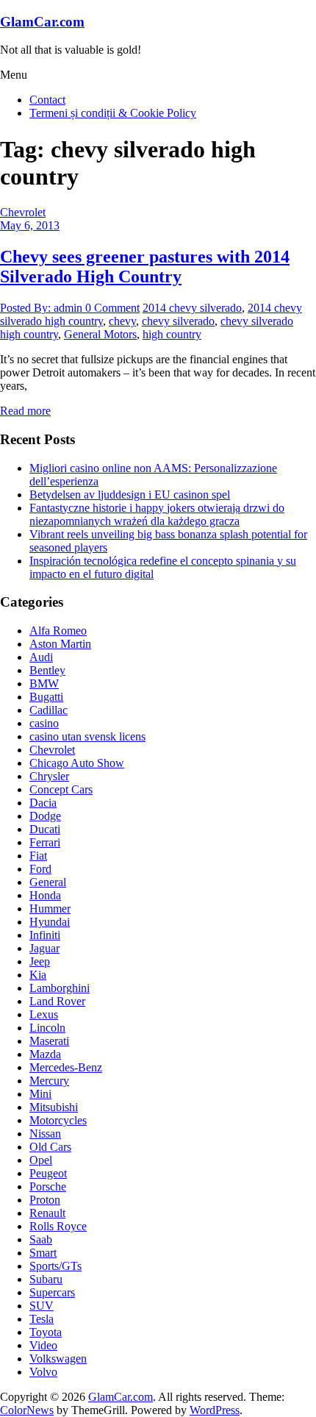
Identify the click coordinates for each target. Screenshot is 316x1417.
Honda (45, 895)
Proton (44, 1199)
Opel (40, 1160)
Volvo (43, 1372)
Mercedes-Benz (65, 1067)
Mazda (45, 1054)
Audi (41, 657)
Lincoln (47, 1027)
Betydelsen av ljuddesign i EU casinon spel (129, 494)
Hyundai (49, 921)
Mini (40, 1094)
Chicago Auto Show (76, 763)
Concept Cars (61, 789)
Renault (47, 1213)
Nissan (45, 1133)
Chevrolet (23, 212)
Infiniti (44, 935)
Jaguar (44, 948)
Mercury (49, 1080)
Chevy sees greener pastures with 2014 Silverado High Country (145, 266)
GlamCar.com (42, 21)
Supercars (52, 1292)
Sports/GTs (55, 1266)
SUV (41, 1305)
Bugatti (46, 696)
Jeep (39, 961)
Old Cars (50, 1147)
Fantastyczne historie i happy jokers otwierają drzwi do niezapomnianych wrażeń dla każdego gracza (156, 514)
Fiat (38, 855)
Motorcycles (58, 1120)
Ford (40, 869)
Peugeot (48, 1173)
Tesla (41, 1319)
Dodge (45, 816)
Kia (37, 974)
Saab (40, 1239)
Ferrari (44, 842)
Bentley (47, 670)
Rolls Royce (58, 1226)
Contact (47, 99)
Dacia (43, 802)
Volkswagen (58, 1358)
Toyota (45, 1332)
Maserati (49, 1041)
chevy (122, 321)
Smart (43, 1252)
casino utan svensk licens (87, 736)
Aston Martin (60, 644)
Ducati (44, 829)
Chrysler (49, 776)
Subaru (45, 1279)
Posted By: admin (42, 307)
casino (44, 723)
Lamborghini (59, 988)
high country (172, 334)
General (47, 882)
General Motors (100, 334)
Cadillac (48, 710)
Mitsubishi (53, 1107)
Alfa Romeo (58, 630)
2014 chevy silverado (192, 307)
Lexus (43, 1014)
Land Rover (57, 1001)
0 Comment (112, 307)
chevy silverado (178, 321)
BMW (44, 683)
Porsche (47, 1186)
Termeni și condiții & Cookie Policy (112, 113)
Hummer (50, 908)
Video (43, 1345)
